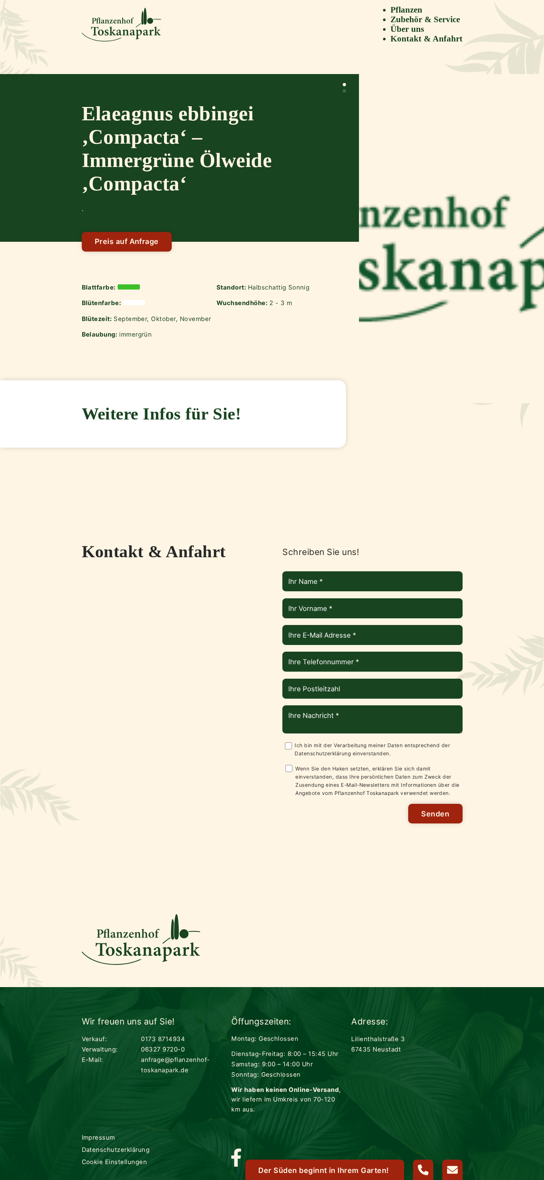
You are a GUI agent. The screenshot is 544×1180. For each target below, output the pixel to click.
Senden (435, 813)
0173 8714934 (163, 1039)
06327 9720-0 (163, 1049)
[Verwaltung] (423, 1170)
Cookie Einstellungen (114, 1162)
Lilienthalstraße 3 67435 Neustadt (378, 1044)
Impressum (98, 1137)
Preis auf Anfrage (127, 241)
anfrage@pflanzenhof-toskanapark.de (175, 1065)
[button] (344, 84)
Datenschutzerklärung (323, 753)
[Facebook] (236, 1158)
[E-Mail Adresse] (452, 1170)
